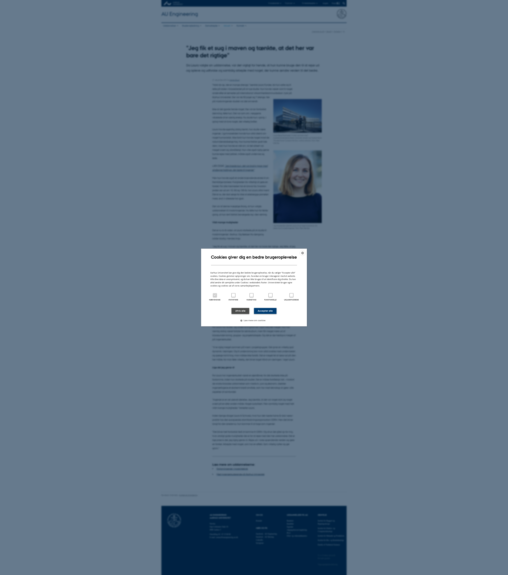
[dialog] (254, 287)
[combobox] (302, 253)
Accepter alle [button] (265, 310)
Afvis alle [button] (240, 310)
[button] (254, 320)
